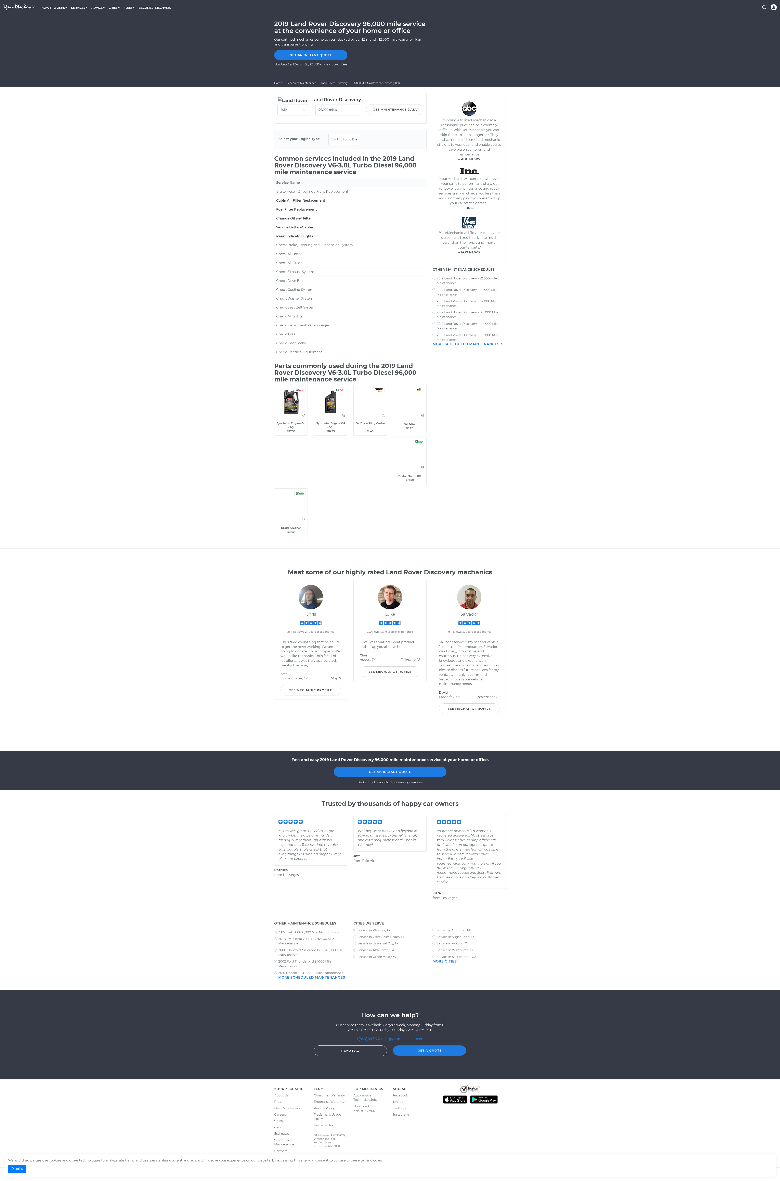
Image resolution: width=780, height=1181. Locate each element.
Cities (278, 1121)
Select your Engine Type (299, 139)
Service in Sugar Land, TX (456, 937)
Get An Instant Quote (390, 772)
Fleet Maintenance (288, 1108)
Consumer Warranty (329, 1095)
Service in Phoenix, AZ (374, 930)
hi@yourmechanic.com (404, 1039)
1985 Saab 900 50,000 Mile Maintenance (308, 932)
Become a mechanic (155, 8)
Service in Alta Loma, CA (376, 950)
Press (278, 1102)
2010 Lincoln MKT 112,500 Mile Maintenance (310, 973)
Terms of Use (323, 1125)
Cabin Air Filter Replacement (300, 200)
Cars (277, 1127)
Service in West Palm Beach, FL (381, 937)
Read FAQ (350, 1051)
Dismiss (17, 1168)
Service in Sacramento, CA (456, 957)
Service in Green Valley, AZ (377, 957)
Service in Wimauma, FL (455, 950)
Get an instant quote (311, 55)
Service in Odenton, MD (454, 930)
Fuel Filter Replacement (296, 209)
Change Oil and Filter (294, 218)
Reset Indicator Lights (294, 236)
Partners (280, 1151)
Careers (280, 1114)
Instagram (401, 1114)
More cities (445, 961)
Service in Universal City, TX (378, 943)
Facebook (400, 1095)
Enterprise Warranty (329, 1102)
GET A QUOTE (430, 1050)
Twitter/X (399, 1108)
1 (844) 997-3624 (370, 1039)
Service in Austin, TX (452, 943)
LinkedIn (399, 1102)
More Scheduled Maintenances (466, 344)
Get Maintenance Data (395, 109)
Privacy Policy (324, 1108)
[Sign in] (773, 7)
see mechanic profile (310, 690)
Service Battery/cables (294, 227)
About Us (281, 1095)
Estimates (281, 1133)
